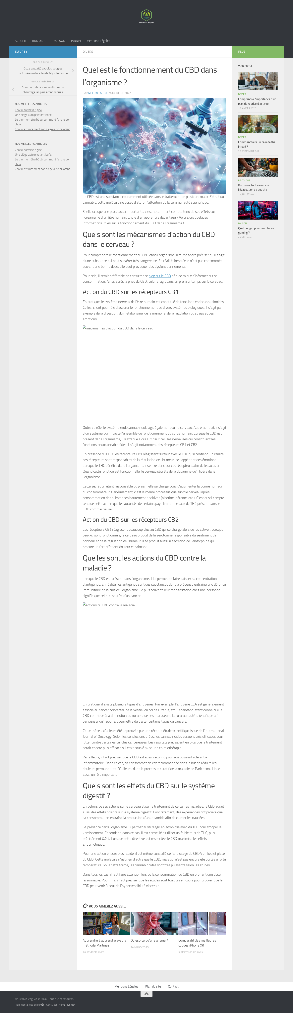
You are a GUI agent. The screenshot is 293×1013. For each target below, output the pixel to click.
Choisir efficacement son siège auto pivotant (42, 129)
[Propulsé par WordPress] (42, 1004)
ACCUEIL (21, 41)
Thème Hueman (66, 1004)
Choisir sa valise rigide (28, 110)
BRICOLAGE (40, 41)
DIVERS (88, 52)
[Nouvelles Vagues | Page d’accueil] (146, 18)
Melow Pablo (97, 93)
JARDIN (76, 41)
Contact (173, 986)
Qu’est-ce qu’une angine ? (149, 940)
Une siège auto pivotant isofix (33, 115)
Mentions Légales (98, 41)
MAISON (59, 41)
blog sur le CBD (160, 276)
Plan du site (153, 986)
